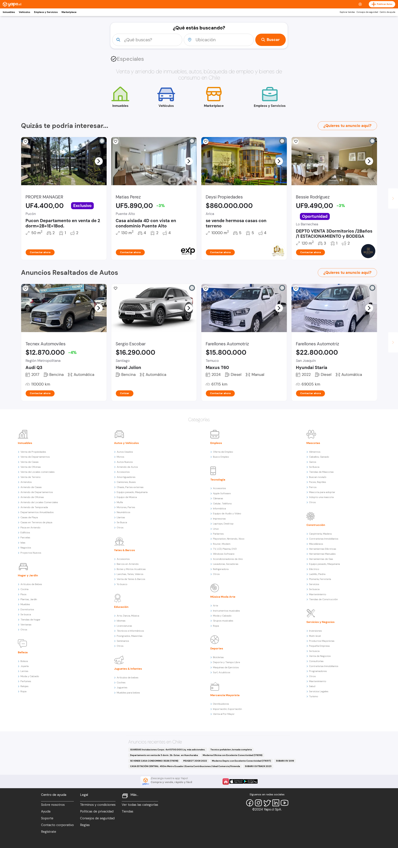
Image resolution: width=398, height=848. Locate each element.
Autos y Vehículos (126, 443)
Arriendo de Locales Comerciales (39, 502)
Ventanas (26, 624)
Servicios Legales (318, 691)
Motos (120, 456)
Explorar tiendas (347, 12)
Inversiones (315, 630)
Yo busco (122, 584)
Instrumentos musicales (226, 610)
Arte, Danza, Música (128, 615)
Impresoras (219, 518)
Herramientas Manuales (322, 553)
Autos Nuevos (125, 462)
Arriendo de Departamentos (37, 492)
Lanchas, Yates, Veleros (130, 574)
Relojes (24, 686)
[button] (99, 161)
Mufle (120, 502)
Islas (23, 542)
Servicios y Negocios (320, 622)
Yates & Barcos (124, 550)
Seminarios (123, 641)
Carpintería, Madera (320, 533)
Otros (24, 629)
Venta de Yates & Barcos (131, 579)
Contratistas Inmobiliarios (323, 538)
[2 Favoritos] (296, 141)
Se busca (26, 614)
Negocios (26, 547)
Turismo (313, 696)
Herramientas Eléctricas (322, 548)
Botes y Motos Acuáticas (131, 569)
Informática (219, 508)
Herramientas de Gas (321, 559)
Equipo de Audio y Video (227, 513)
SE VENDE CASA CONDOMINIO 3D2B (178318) (154, 760)
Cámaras (218, 498)
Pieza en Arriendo (30, 527)
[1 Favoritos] (205, 141)
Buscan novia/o (317, 477)
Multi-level (315, 636)
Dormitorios (27, 609)
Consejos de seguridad (367, 12)
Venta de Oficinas (31, 467)
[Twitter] (267, 802)
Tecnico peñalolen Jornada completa (231, 749)
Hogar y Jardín (28, 575)
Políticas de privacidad (96, 811)
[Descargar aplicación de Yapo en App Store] (236, 781)
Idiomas (121, 620)
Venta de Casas (30, 462)
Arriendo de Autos (127, 467)
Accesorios (123, 472)
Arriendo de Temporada (34, 507)
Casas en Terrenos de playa (36, 522)
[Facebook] (249, 802)
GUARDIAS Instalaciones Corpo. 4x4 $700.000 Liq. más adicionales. (167, 749)
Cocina (24, 589)
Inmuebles (9, 12)
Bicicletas (218, 657)
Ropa (23, 691)
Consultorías (316, 661)
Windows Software (223, 553)
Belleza (23, 652)
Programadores (318, 671)
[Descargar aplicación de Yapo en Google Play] (250, 781)
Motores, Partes (126, 507)
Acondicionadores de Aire (228, 559)
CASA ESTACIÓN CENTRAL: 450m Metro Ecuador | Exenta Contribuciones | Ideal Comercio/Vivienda (185, 766)
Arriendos (26, 482)
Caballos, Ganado (319, 456)
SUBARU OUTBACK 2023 (258, 766)
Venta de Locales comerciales (38, 472)
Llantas (121, 517)
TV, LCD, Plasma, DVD (225, 548)
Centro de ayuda (387, 12)
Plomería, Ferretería (320, 579)
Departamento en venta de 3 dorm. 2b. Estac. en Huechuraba (164, 755)
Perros (313, 487)
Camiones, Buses (126, 482)
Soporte (47, 818)
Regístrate (48, 831)
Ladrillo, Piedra (317, 574)
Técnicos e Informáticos (130, 630)
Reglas (85, 825)
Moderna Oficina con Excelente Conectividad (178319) (232, 755)
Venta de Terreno (31, 477)
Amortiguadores (126, 477)
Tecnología (217, 479)
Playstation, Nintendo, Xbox (228, 538)
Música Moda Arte (222, 597)
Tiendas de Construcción (323, 599)
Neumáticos (123, 512)
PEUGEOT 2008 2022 (195, 760)
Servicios (314, 584)
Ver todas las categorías (140, 805)
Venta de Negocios (320, 656)
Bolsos (24, 661)
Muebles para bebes (128, 692)
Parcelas (25, 537)
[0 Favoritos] (25, 141)
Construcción (315, 525)
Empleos (216, 443)
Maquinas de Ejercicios (226, 667)
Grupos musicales (223, 620)
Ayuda (45, 811)
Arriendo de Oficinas (32, 497)
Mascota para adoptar (322, 492)
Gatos (312, 462)
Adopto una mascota (321, 497)
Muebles (25, 604)
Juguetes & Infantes (128, 669)
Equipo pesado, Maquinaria (132, 492)
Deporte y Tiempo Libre (226, 662)
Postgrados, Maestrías (129, 636)
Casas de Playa (29, 517)
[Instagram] (258, 802)
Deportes (216, 648)
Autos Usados (125, 451)
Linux (216, 528)
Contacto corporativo (57, 825)
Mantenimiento (317, 594)
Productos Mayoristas (321, 641)
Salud (312, 686)
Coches (121, 682)
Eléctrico (314, 569)
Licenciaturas (124, 625)
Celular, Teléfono (222, 503)
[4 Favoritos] (115, 141)
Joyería (25, 666)
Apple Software (222, 493)
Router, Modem (221, 543)
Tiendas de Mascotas (321, 472)
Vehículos (24, 12)
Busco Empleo (221, 456)
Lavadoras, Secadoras (225, 564)
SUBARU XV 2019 (285, 760)
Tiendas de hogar (30, 619)
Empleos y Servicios (46, 12)
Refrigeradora (221, 569)
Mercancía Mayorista (225, 695)
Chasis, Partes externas (130, 487)
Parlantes (218, 533)
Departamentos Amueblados (37, 512)
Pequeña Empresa (319, 646)
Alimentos (314, 451)
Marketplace (69, 12)
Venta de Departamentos (35, 456)
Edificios (25, 532)
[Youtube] (284, 802)
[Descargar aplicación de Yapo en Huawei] (225, 781)
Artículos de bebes (127, 677)
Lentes (24, 671)
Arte (215, 605)
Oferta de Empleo (223, 451)
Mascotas (313, 443)
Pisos (23, 594)
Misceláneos (316, 543)
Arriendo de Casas (31, 487)
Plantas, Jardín (29, 599)
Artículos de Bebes (31, 584)
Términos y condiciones (98, 805)
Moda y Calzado (30, 676)
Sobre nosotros (53, 805)
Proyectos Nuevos (31, 552)
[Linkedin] (275, 802)
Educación (121, 607)
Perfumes (26, 681)
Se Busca (122, 522)
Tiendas (127, 811)
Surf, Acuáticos (221, 672)
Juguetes (122, 687)
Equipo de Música (127, 497)
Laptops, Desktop (223, 523)
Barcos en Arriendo (128, 564)
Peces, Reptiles (317, 482)
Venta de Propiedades (33, 451)
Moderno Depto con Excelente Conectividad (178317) (241, 760)
